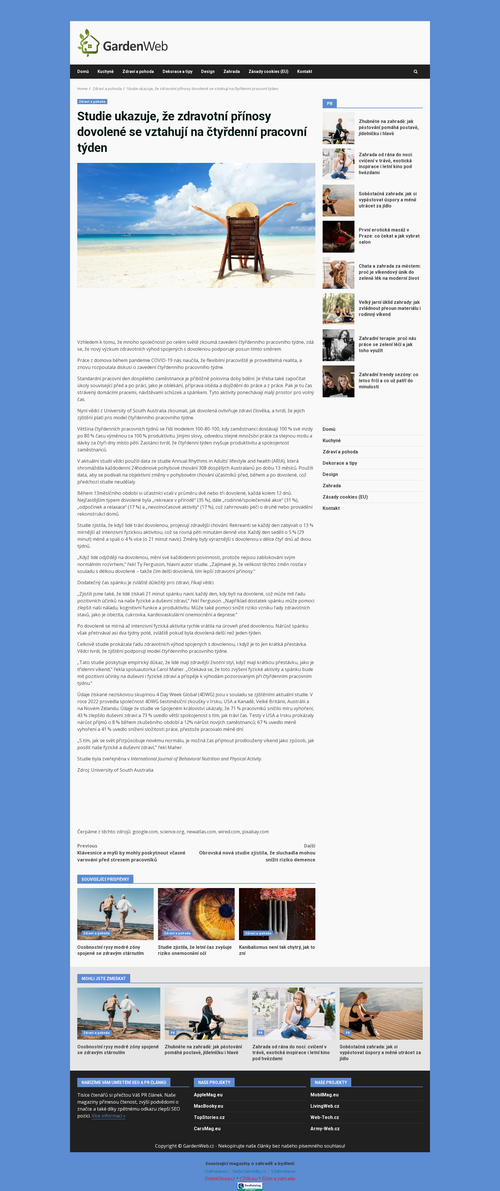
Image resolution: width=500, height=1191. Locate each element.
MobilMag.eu (324, 1095)
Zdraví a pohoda (138, 71)
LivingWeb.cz (324, 1106)
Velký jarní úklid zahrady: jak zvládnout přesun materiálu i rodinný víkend (338, 309)
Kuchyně (106, 71)
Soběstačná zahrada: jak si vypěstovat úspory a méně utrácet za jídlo (338, 200)
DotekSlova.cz (220, 1178)
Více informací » (109, 1116)
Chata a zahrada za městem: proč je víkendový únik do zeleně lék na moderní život (338, 273)
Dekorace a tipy (177, 71)
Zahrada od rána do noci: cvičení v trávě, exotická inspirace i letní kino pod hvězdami (338, 164)
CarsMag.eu (207, 1128)
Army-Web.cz (325, 1128)
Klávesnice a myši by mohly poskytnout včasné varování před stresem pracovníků (131, 853)
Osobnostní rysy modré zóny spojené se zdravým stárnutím (115, 914)
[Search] (416, 71)
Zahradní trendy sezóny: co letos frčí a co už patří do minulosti (338, 381)
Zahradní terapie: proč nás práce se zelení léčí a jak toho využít (338, 345)
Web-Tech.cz (324, 1117)
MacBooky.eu (208, 1106)
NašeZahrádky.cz (250, 1171)
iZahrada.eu (217, 1171)
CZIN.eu (248, 1178)
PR (173, 1033)
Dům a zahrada (278, 1178)
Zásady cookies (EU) (268, 71)
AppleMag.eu (208, 1095)
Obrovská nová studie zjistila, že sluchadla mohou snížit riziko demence (257, 853)
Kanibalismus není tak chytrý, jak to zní (277, 914)
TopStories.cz (209, 1117)
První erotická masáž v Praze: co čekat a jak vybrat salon (338, 237)
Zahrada (231, 71)
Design (208, 71)
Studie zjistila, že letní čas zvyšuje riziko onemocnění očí (196, 914)
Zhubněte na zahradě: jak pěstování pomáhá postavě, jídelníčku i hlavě (338, 128)
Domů (83, 71)
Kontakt (304, 71)
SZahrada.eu (283, 1171)
